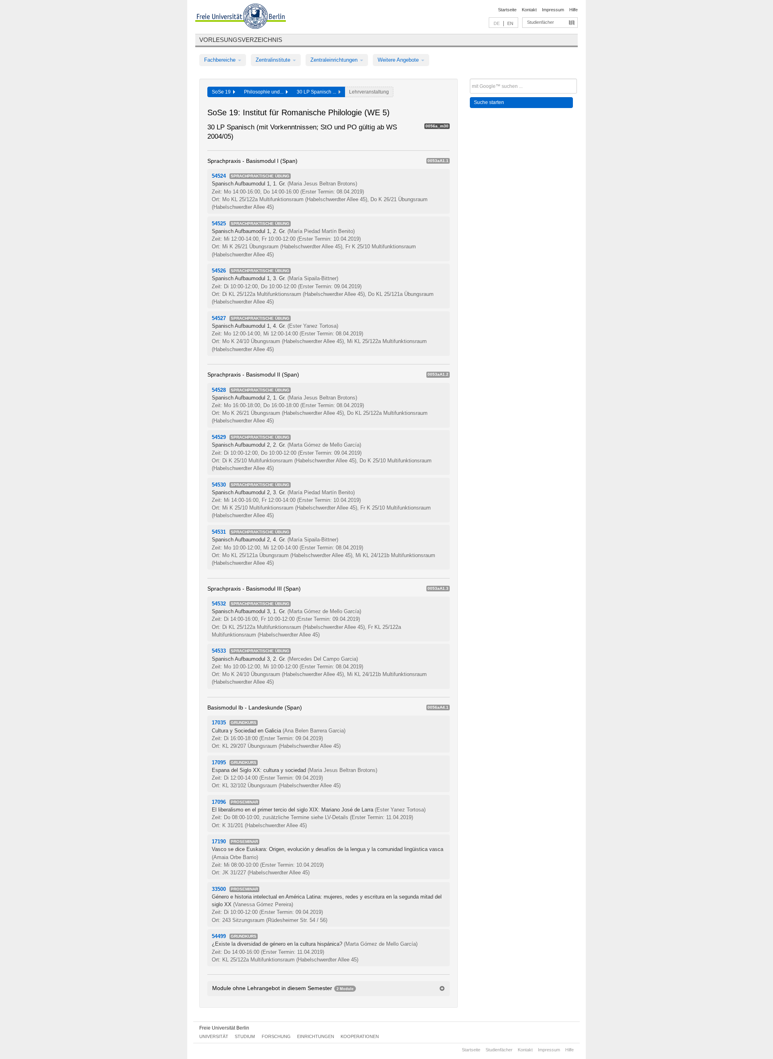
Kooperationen (360, 1036)
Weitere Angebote (399, 60)
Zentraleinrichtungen (334, 60)
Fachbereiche (220, 60)
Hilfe (573, 9)
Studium (245, 1036)
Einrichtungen (315, 1036)
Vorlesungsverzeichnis (240, 39)
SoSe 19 (222, 91)
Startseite (507, 9)
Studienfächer (540, 22)
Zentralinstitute (274, 60)
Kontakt (529, 9)
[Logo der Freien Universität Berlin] (240, 17)
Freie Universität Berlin (224, 1028)
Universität (213, 1036)
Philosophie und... (265, 91)
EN (510, 23)
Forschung (276, 1036)
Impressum (553, 9)
